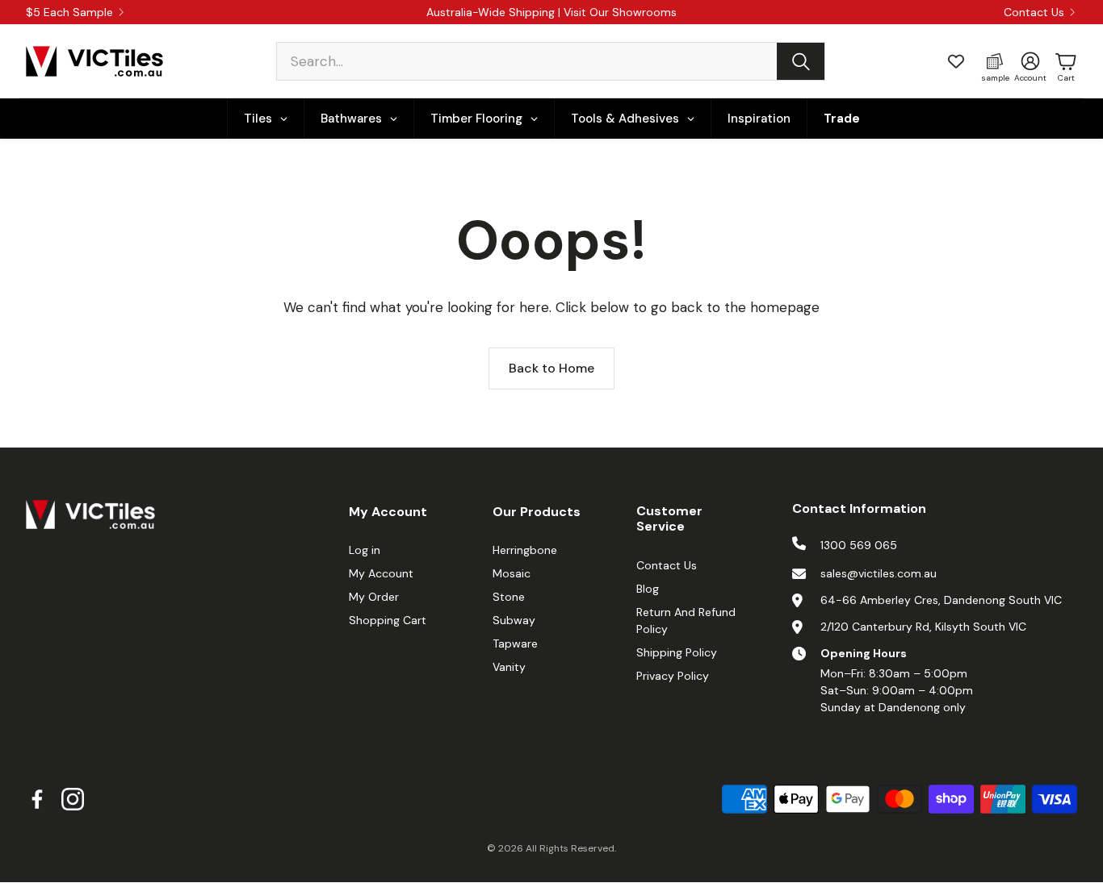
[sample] (994, 61)
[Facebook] (37, 799)
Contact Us (1034, 12)
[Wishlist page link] (956, 61)
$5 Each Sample (69, 12)
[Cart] (1066, 61)
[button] (550, 61)
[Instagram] (72, 799)
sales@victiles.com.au (878, 573)
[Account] (1030, 61)
